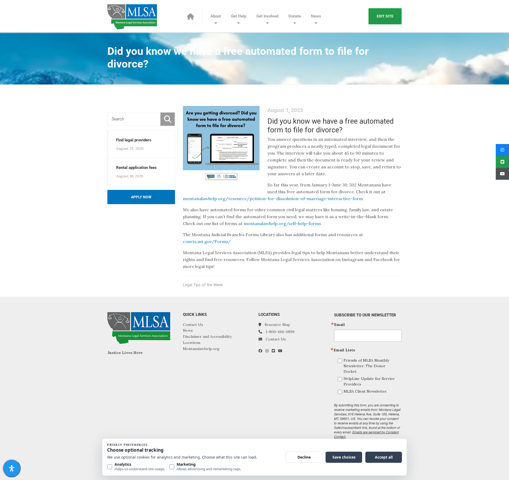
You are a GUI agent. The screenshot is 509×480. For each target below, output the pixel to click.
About (215, 16)
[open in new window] (261, 350)
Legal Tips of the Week (203, 284)
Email (339, 324)
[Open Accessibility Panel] (12, 468)
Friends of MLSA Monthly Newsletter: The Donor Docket (366, 366)
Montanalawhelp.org (201, 348)
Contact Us (193, 324)
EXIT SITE (385, 16)
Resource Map (277, 324)
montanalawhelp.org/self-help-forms (282, 223)
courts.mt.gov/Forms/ (207, 241)
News (316, 16)
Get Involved (267, 16)
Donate (294, 16)
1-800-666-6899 (280, 331)
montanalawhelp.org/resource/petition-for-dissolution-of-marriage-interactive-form (273, 198)
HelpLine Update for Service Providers (369, 381)
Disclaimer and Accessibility (207, 336)
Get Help (238, 16)
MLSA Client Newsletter (365, 391)
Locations (191, 342)
